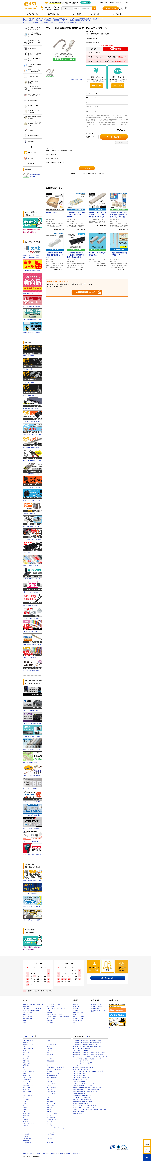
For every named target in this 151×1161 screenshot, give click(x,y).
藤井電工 (25, 1122)
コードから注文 (117, 14)
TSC (48, 1099)
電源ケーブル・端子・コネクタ (55, 1014)
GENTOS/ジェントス (28, 1079)
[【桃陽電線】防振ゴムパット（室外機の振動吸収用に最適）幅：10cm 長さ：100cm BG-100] (76, 242)
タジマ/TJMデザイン (28, 1095)
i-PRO (48, 1040)
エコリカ (49, 1053)
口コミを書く (87, 168)
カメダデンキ (26, 1059)
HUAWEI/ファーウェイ (53, 1120)
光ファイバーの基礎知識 (79, 1081)
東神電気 (25, 1107)
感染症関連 (50, 1021)
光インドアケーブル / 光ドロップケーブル (83, 1083)
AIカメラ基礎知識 (77, 1114)
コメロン (25, 1073)
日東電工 (49, 1109)
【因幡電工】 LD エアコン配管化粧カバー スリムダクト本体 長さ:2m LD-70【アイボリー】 (97, 215)
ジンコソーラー (27, 1081)
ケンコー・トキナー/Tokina (54, 1069)
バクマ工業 (26, 1116)
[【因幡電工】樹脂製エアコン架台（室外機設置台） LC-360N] (55, 242)
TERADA (25, 1103)
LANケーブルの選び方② (79, 1073)
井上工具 (25, 1051)
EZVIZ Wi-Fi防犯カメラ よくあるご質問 (82, 1063)
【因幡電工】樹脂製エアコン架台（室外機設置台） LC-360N (55, 255)
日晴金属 (25, 1109)
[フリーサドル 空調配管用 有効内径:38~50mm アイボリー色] (26, 175)
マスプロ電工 (50, 1134)
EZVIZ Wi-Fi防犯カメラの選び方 (81, 1061)
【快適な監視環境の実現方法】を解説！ (83, 1067)
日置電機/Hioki (27, 1120)
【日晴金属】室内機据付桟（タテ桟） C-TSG (118, 254)
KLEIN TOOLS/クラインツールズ (55, 1067)
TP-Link (25, 1101)
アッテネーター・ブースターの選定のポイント (84, 1095)
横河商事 (49, 1138)
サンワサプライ (27, 1077)
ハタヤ (49, 1116)
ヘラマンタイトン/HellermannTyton (56, 1128)
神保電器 (49, 1081)
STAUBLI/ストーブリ (28, 1085)
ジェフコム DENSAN (52, 1077)
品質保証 (75, 1014)
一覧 (87, 1036)
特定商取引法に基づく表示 (56, 1153)
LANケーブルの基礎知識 (79, 1075)
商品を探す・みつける (78, 1016)
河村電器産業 (26, 1061)
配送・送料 (75, 1008)
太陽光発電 (26, 1014)
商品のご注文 (76, 1004)
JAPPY (49, 1079)
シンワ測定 (26, 1083)
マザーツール (50, 1132)
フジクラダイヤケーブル (29, 1124)
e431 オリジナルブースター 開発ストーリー (84, 1107)
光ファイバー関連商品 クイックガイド (82, 1085)
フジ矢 (49, 1124)
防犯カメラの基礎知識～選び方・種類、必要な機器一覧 (87, 1042)
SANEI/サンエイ (27, 1075)
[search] (94, 8)
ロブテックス (50, 1140)
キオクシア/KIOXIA (52, 1063)
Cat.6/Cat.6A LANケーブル (80, 1079)
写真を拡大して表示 (76, 79)
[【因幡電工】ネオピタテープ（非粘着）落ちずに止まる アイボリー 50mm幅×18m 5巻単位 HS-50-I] (119, 201)
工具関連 (25, 1021)
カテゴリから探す (32, 14)
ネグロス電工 (26, 1114)
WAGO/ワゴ (50, 1142)
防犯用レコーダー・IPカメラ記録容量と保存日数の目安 (87, 1047)
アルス (49, 1042)
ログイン (121, 9)
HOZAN (25, 1130)
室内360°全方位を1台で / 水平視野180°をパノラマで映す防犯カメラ (90, 1057)
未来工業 (25, 1136)
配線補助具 (26, 1006)
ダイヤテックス (27, 1091)
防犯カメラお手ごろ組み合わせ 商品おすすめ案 (85, 1044)
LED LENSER (26, 1140)
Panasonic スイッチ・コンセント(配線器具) (58, 1016)
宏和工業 (49, 1071)
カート (126, 9)
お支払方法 (75, 1010)
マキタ (24, 1132)
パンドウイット (51, 1118)
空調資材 (49, 1012)
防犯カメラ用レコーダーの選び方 (81, 1049)
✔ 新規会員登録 (111, 8)
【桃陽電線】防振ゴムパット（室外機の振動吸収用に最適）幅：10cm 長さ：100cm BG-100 (75, 255)
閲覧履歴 (147, 1144)
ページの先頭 (147, 1159)
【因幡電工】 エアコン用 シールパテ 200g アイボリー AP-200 (76, 215)
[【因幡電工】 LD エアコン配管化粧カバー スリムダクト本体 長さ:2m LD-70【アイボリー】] (97, 201)
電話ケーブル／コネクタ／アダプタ (56, 1008)
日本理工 (49, 1112)
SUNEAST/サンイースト (53, 1073)
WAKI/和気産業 (27, 1142)
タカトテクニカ (51, 1093)
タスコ (24, 1097)
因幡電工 (49, 1049)
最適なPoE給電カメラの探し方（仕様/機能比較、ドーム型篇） (89, 1055)
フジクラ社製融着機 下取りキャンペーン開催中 (85, 1091)
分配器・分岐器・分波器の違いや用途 (82, 1101)
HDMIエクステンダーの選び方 (80, 1069)
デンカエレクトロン (52, 1103)
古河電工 (25, 1126)
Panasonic (25, 1118)
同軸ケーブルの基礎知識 (79, 1093)
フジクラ (49, 1122)
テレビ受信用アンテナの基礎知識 (81, 1097)
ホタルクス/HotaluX (52, 1130)
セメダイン (26, 1089)
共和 (48, 1065)
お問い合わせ (118, 2)
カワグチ (49, 1059)
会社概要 (25, 1153)
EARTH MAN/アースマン (29, 1040)
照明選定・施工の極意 (78, 1112)
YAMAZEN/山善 (27, 1138)
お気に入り (122, 142)
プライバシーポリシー (35, 1153)
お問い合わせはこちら (108, 978)
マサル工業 (26, 1134)
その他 (24, 1023)
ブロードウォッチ (51, 1126)
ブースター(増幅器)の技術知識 (80, 1103)
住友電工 (49, 1085)
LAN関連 (49, 1010)
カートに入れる (114, 136)
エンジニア (50, 1055)
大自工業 (49, 1089)
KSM (24, 1069)
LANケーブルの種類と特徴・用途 (81, 1077)
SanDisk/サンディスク (53, 1075)
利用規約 (45, 1153)
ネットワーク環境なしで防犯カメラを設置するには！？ (87, 1059)
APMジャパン (26, 1053)
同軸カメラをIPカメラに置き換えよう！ (83, 1051)
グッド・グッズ (27, 1067)
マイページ (112, 1027)
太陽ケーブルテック (52, 1091)
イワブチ (49, 1051)
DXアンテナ (26, 1099)
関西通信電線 (50, 1061)
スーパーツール (51, 1083)
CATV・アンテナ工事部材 (53, 1004)
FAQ (107, 2)
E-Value (49, 1047)
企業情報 (112, 2)
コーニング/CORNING (28, 1071)
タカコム (25, 1093)
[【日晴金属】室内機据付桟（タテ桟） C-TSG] (119, 242)
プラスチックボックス (53, 1019)
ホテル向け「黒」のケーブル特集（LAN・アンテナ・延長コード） (89, 1109)
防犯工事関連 (50, 1006)
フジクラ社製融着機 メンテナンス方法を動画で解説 (86, 1089)
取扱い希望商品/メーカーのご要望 (98, 1011)
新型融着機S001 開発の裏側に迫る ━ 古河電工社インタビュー (88, 1087)
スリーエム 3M (26, 1087)
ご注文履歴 (125, 2)
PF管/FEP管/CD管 (27, 1019)
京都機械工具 (26, 1065)
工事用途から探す (53, 14)
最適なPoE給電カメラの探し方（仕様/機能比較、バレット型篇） (89, 1053)
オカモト (49, 1057)
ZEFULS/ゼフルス (51, 1087)
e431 (24, 1047)
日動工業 (49, 1107)
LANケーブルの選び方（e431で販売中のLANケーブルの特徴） (88, 1071)
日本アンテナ (26, 1112)
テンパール (26, 1105)
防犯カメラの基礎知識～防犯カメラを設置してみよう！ (87, 1040)
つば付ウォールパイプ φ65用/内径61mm (97, 254)
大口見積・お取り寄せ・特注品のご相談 (97, 1007)
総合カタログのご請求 (96, 1004)
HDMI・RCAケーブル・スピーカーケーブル (34, 1008)
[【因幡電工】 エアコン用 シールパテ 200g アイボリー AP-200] (76, 201)
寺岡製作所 (50, 1101)
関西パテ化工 (26, 1063)
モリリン (49, 1136)
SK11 (24, 1055)
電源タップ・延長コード (29, 1016)
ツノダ (49, 1095)
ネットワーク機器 (27, 1012)
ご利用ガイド (102, 2)
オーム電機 (26, 1057)
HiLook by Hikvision (78, 1065)
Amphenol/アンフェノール (30, 1044)
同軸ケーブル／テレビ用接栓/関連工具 (33, 1004)
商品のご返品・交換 (78, 1012)
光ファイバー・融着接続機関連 (31, 1010)
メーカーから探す (75, 14)
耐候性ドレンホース (52, 213)
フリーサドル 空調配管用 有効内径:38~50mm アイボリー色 (36, 176)
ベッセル (25, 1128)
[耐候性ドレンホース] (55, 201)
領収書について (77, 1006)
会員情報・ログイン (78, 1021)
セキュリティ (76, 1023)
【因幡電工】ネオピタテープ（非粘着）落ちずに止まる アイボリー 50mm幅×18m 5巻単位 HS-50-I (118, 215)
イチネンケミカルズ (28, 1049)
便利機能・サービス (78, 1019)
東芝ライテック (51, 1105)
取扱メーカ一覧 (28, 1036)
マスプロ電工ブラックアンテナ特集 (82, 1099)
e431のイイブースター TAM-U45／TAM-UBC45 (84, 1105)
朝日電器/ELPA (27, 1042)
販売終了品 (50, 1023)
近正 (48, 1097)
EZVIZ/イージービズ (52, 1044)
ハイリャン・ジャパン (53, 1114)
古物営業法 (68, 1153)
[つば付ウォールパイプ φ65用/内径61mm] (97, 242)
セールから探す (96, 14)
